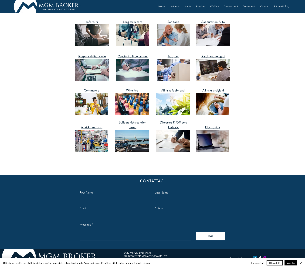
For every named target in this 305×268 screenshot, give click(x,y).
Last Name (161, 192)
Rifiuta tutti (274, 263)
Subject (159, 208)
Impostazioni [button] (257, 263)
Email (83, 208)
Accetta (291, 263)
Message (85, 224)
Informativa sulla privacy (138, 263)
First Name (87, 192)
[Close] (301, 262)
